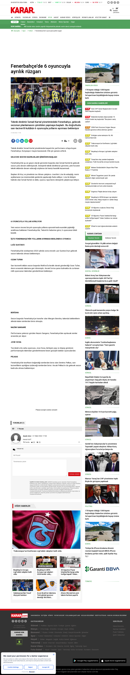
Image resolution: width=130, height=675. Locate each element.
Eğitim (73, 625)
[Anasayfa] (12, 17)
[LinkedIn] (22, 141)
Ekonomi (42, 17)
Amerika (53, 629)
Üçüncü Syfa (52, 625)
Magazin (49, 639)
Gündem (49, 646)
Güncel (18, 17)
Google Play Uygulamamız (87, 661)
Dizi (55, 646)
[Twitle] (18, 141)
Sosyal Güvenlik (74, 632)
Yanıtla (27, 442)
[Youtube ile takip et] (108, 2)
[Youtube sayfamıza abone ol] (19, 621)
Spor (50, 17)
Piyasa (45, 632)
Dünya (34, 17)
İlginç (72, 646)
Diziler (42, 639)
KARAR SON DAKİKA (19, 633)
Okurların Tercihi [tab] (93, 238)
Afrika (71, 629)
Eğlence (73, 639)
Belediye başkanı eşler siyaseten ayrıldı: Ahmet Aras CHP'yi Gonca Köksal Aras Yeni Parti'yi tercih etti (60, 26)
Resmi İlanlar (88, 17)
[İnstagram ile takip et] (111, 2)
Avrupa (60, 629)
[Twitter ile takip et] (118, 2)
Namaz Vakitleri (119, 629)
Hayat (56, 17)
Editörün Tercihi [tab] (110, 238)
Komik (66, 646)
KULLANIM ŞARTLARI (72, 615)
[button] (62, 141)
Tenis (47, 22)
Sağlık (55, 639)
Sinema (60, 646)
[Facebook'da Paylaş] (13, 141)
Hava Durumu (118, 626)
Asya (66, 629)
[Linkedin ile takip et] (22, 621)
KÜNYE (50, 615)
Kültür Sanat (101, 17)
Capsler (54, 649)
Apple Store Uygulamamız (115, 661)
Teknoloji (35, 642)
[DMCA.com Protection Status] (19, 642)
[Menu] (109, 17)
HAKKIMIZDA (35, 615)
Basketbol (30, 22)
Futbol (23, 22)
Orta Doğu (44, 629)
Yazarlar (27, 17)
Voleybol (39, 22)
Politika (44, 625)
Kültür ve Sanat (77, 649)
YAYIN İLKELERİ (59, 615)
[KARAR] (22, 10)
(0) (34, 442)
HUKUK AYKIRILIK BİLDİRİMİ (116, 615)
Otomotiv (58, 632)
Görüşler (76, 17)
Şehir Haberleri (119, 635)
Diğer (73, 22)
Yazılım (70, 643)
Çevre (67, 625)
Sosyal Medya (61, 643)
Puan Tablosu (118, 632)
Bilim (76, 643)
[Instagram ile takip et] (25, 621)
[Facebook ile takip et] (115, 2)
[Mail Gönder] (31, 141)
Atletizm (54, 22)
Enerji (65, 632)
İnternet (51, 643)
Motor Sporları (64, 22)
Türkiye (61, 625)
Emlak (51, 632)
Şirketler (85, 632)
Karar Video (65, 17)
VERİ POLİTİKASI (100, 615)
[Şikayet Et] (79, 442)
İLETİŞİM (44, 615)
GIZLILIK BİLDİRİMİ (87, 615)
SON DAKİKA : (16, 26)
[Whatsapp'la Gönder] (26, 141)
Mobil (45, 643)
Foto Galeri (36, 649)
